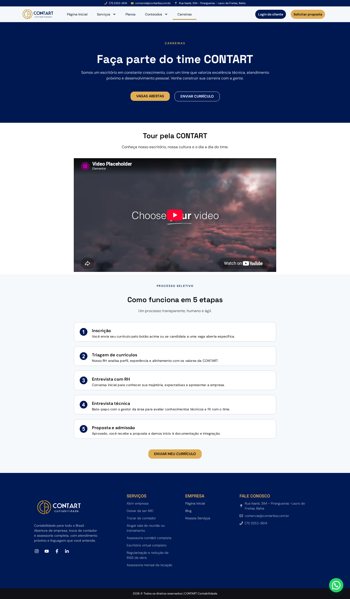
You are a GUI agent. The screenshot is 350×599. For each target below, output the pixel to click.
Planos (130, 14)
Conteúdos (153, 14)
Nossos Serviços (197, 518)
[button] (150, 96)
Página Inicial (77, 14)
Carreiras (184, 14)
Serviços (103, 14)
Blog (188, 511)
